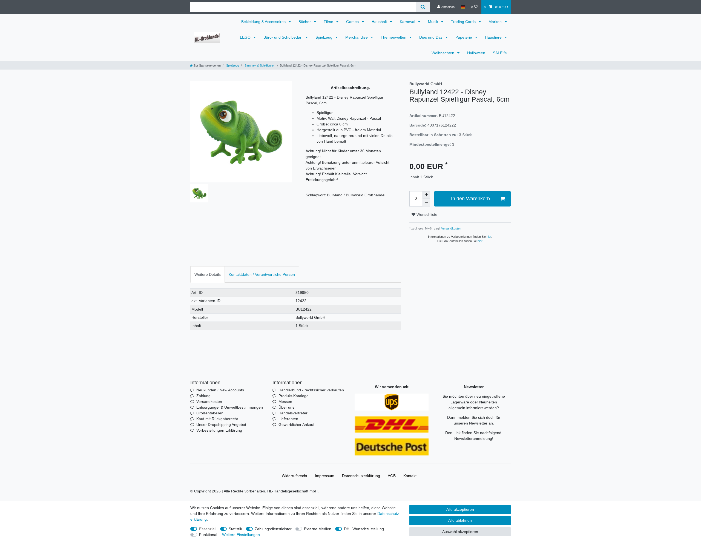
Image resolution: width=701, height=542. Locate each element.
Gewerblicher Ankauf (296, 424)
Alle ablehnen (460, 520)
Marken (496, 21)
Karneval (408, 21)
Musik (433, 21)
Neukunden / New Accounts (220, 390)
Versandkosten (450, 228)
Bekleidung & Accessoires (264, 21)
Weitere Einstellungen (241, 534)
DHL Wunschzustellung (364, 529)
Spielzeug (324, 37)
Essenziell (207, 529)
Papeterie (464, 37)
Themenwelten (394, 37)
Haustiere (494, 37)
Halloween (476, 53)
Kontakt (409, 476)
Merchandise (357, 37)
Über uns (286, 407)
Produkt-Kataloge (293, 396)
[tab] (207, 274)
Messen (285, 401)
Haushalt (380, 21)
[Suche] (423, 7)
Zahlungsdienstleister (273, 529)
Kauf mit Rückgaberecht (217, 419)
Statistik (235, 529)
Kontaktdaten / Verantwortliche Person (262, 274)
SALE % (500, 53)
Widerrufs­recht (294, 476)
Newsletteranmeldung (473, 438)
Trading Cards (464, 21)
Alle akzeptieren (460, 509)
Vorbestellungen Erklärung (219, 430)
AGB (392, 476)
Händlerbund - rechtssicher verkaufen (311, 390)
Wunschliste (426, 214)
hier (489, 236)
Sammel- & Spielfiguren (259, 65)
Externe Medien (317, 529)
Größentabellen (209, 413)
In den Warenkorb (470, 198)
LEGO (246, 37)
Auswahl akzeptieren (460, 531)
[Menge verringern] (426, 203)
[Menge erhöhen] (426, 195)
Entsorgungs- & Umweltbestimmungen (229, 407)
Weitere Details (207, 274)
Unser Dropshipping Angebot (221, 424)
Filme (329, 21)
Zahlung (203, 396)
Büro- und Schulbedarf (283, 37)
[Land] (463, 7)
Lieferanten (288, 419)
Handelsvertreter (293, 413)
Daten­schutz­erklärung (361, 476)
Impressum (324, 476)
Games (353, 21)
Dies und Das (431, 37)
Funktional (208, 534)
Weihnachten (443, 53)
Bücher (305, 21)
